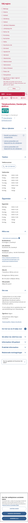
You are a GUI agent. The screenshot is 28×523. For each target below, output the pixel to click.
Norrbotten (6, 38)
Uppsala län (6, 51)
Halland (5, 22)
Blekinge (5, 8)
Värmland (6, 55)
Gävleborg (6, 18)
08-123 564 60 (10, 166)
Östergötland (7, 75)
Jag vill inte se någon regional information (11, 78)
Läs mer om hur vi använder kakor (10, 505)
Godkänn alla (14, 518)
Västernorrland (7, 61)
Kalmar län (6, 32)
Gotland (5, 15)
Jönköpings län (7, 28)
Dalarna (5, 12)
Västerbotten (7, 58)
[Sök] (26, 94)
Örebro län (6, 71)
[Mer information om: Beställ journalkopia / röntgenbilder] (23, 135)
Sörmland (6, 48)
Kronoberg (6, 35)
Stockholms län (7, 45)
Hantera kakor (14, 508)
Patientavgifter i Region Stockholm (12, 322)
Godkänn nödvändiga (14, 513)
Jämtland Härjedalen (9, 25)
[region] (14, 507)
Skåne (5, 42)
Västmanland (7, 65)
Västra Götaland (7, 68)
